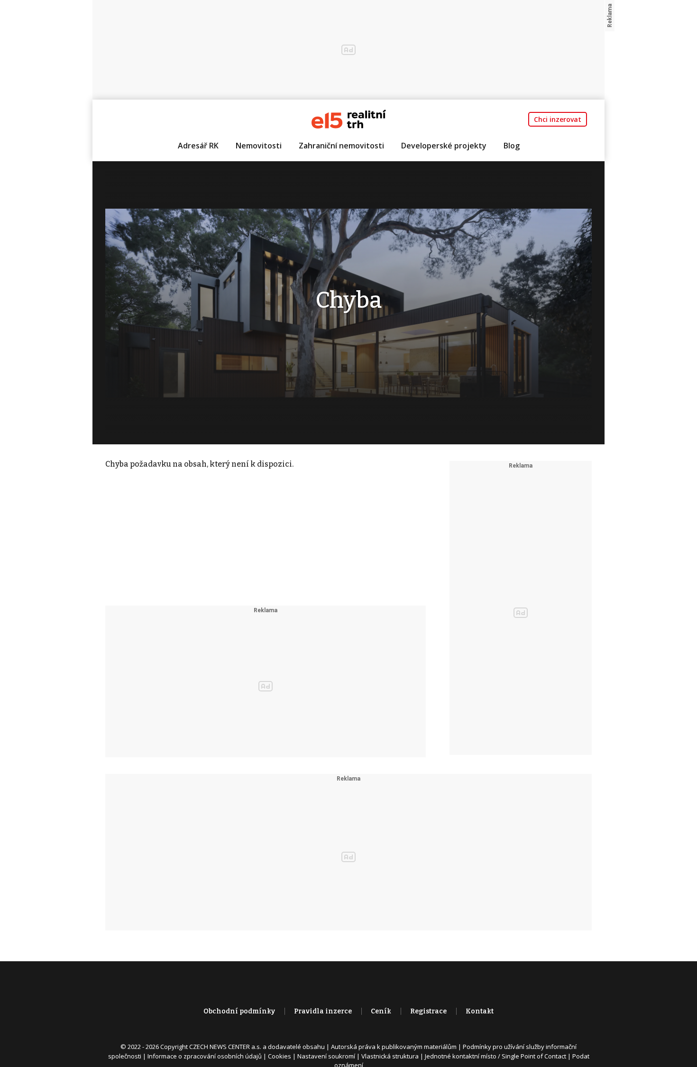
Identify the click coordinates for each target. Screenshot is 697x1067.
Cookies (279, 1056)
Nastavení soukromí (326, 1056)
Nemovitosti (259, 145)
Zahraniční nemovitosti (341, 145)
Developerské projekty (443, 145)
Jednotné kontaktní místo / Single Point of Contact (495, 1056)
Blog (512, 145)
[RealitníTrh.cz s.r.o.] (349, 118)
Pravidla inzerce (323, 1011)
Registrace (428, 1011)
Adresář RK (198, 145)
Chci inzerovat (557, 119)
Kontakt (480, 1011)
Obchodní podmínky (239, 1011)
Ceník (381, 1011)
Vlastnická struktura (390, 1056)
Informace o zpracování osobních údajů (204, 1056)
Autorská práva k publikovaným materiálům (394, 1046)
